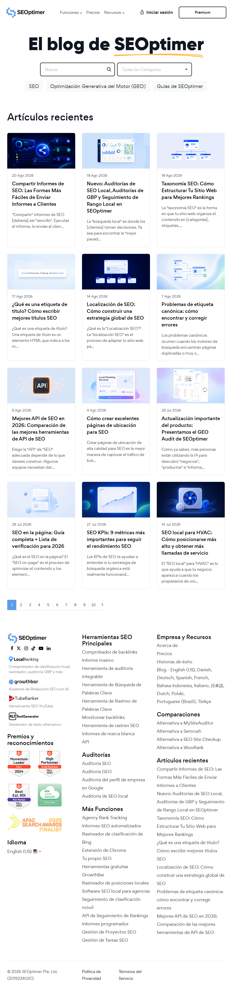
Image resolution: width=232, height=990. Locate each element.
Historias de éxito (174, 662)
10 (93, 605)
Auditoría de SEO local (105, 796)
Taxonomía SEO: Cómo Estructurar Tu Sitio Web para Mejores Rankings (189, 190)
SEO (34, 86)
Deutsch (165, 678)
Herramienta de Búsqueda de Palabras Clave (111, 689)
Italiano (201, 686)
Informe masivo (98, 660)
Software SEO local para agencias (116, 891)
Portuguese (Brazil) (176, 701)
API (85, 742)
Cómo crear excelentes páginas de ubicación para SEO (113, 425)
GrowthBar (93, 875)
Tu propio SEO (96, 858)
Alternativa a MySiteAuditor (185, 723)
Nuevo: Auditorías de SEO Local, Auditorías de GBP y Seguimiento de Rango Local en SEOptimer (115, 197)
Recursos (112, 12)
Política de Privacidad (91, 975)
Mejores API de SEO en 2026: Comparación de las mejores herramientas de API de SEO (40, 428)
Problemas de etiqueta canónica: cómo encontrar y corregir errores (187, 314)
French (201, 678)
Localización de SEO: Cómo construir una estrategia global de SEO (115, 311)
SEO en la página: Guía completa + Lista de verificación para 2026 (38, 539)
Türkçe (204, 701)
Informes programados (105, 924)
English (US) (182, 670)
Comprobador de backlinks (109, 652)
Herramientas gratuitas (105, 867)
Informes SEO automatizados (111, 826)
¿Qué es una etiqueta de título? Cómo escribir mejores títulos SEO (39, 311)
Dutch (163, 693)
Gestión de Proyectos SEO (109, 932)
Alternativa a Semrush (179, 731)
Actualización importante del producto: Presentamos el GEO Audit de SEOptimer (191, 428)
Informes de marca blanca (108, 734)
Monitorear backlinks (103, 717)
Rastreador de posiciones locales (115, 883)
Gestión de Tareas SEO (105, 940)
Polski (178, 693)
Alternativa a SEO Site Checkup (189, 739)
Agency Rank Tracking (104, 818)
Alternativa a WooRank (180, 747)
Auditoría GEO (97, 771)
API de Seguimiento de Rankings (115, 916)
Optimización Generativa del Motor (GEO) (98, 86)
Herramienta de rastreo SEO (110, 725)
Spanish (184, 678)
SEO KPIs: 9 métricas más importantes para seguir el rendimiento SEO (116, 539)
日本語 (217, 686)
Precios (93, 12)
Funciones (69, 12)
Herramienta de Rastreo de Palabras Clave (109, 705)
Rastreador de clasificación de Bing (112, 838)
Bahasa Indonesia (174, 686)
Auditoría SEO (96, 763)
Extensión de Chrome (104, 850)
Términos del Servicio (130, 975)
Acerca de (167, 645)
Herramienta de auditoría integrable (107, 672)
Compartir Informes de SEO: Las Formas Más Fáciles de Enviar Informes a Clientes (38, 194)
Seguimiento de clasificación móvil (111, 903)
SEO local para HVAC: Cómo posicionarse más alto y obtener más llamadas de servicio (189, 542)
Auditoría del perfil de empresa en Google (113, 784)
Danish (204, 670)
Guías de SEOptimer (180, 86)
